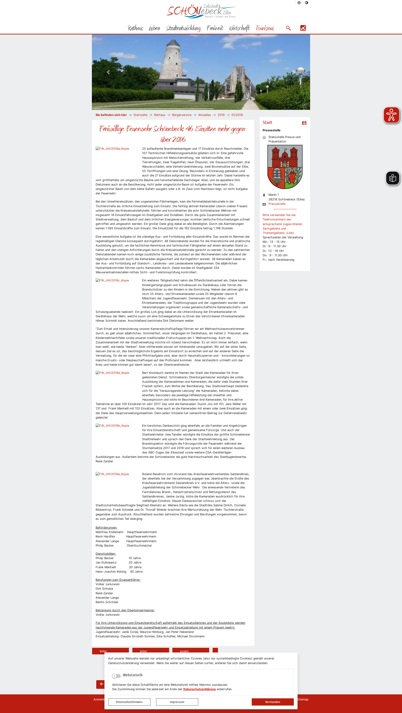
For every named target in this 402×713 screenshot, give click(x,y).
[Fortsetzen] (304, 105)
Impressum (177, 702)
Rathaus (159, 115)
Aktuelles (204, 115)
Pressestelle (276, 204)
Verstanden (272, 702)
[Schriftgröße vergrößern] (299, 2)
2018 (221, 115)
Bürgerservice (181, 115)
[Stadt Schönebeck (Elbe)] (201, 17)
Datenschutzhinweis (129, 702)
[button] (288, 28)
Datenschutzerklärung (199, 689)
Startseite (140, 115)
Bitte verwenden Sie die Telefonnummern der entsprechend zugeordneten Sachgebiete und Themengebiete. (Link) (282, 224)
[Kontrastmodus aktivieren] (306, 2)
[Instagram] (303, 29)
